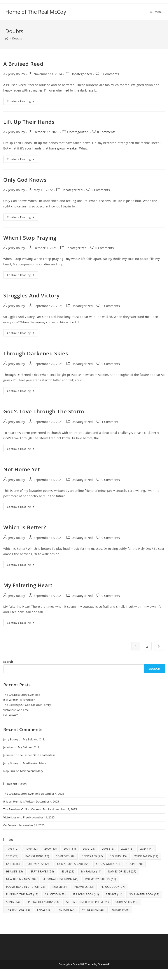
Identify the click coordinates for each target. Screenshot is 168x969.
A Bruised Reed (23, 63)
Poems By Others (100, 879)
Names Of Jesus (122, 871)
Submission (127, 902)
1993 (12, 848)
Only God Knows (25, 179)
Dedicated (92, 856)
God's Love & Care (73, 864)
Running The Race (22, 894)
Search (8, 662)
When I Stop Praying (29, 237)
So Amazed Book (144, 894)
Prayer (60, 887)
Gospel (134, 864)
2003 (108, 848)
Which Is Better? (24, 527)
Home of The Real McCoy (35, 11)
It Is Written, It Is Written (19, 700)
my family (91, 871)
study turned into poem (87, 902)
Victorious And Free (16, 710)
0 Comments (110, 74)
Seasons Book (85, 894)
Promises (84, 887)
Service (114, 894)
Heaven (14, 871)
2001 (70, 848)
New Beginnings (21, 879)
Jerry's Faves (42, 871)
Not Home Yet (21, 469)
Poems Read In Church (25, 887)
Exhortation (146, 856)
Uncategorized (81, 74)
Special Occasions (43, 902)
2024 (146, 848)
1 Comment (110, 422)
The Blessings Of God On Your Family (27, 705)
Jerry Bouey (16, 74)
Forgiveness (38, 864)
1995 (31, 848)
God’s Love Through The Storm (43, 411)
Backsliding (37, 856)
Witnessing (93, 909)
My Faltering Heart (27, 585)
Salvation (55, 894)
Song (13, 902)
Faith (13, 864)
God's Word (108, 864)
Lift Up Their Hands (28, 121)
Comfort (65, 856)
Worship (121, 909)
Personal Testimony (61, 879)
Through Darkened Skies (35, 353)
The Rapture (18, 909)
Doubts (17, 38)
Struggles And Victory (31, 295)
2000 (50, 848)
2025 (12, 856)
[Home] (6, 38)
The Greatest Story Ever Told (21, 695)
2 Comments (111, 306)
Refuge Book (113, 887)
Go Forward (11, 715)
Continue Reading (22, 102)
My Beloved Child (34, 739)
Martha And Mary (34, 763)
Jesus (67, 871)
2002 (89, 848)
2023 (127, 848)
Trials (44, 909)
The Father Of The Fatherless (36, 755)
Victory (66, 909)
